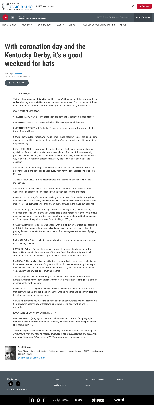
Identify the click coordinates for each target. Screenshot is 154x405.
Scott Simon (17, 73)
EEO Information (60, 385)
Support (73, 25)
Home (5, 25)
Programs (27, 25)
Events (60, 25)
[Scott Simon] (10, 353)
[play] (5, 17)
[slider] (16, 17)
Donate (145, 6)
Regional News (44, 25)
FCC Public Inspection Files (95, 380)
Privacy (56, 380)
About (123, 25)
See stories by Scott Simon (31, 357)
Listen (13, 25)
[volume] (13, 17)
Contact (120, 380)
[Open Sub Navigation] (18, 25)
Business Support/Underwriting (99, 25)
